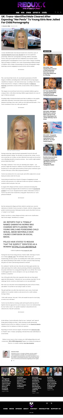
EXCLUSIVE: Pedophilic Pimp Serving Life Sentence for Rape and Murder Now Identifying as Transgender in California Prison (37, 384)
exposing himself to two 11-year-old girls (12, 54)
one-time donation (29, 343)
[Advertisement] (23, 73)
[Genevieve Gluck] (6, 356)
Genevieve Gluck (6, 26)
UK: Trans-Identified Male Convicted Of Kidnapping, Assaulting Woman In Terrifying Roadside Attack (50, 93)
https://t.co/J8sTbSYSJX (24, 247)
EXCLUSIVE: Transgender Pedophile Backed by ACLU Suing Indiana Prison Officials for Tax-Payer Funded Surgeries (50, 138)
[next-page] (46, 168)
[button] (55, 12)
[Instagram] (58, 12)
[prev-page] (44, 168)
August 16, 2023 (28, 250)
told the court (12, 256)
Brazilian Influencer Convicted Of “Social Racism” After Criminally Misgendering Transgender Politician (52, 383)
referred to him (35, 329)
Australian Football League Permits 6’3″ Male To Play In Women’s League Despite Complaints (21, 382)
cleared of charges (35, 324)
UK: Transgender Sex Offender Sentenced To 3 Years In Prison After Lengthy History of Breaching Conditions (6, 383)
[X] (61, 12)
